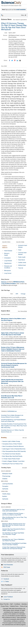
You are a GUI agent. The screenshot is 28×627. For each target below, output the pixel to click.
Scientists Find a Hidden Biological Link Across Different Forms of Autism (12, 416)
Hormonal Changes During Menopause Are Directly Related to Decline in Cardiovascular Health (14, 365)
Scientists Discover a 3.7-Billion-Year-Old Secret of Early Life (12, 431)
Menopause (7, 270)
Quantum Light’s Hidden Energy (11, 441)
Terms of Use (23, 606)
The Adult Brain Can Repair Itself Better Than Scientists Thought (13, 533)
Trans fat (20, 268)
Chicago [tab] (23, 294)
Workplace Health (7, 473)
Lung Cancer (7, 273)
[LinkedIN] (17, 60)
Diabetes (4, 478)
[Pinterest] (15, 60)
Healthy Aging (6, 494)
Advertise (24, 604)
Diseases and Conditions (8, 267)
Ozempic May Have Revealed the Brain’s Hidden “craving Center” (13, 529)
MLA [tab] (11, 294)
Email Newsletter (8, 565)
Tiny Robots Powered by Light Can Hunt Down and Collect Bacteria (13, 510)
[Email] (20, 60)
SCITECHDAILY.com (12, 411)
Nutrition (4, 496)
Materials (3, 282)
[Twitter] (12, 60)
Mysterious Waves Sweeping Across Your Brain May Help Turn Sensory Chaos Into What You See (13, 525)
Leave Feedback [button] (8, 597)
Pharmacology (6, 476)
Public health (21, 257)
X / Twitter (6, 581)
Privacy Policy (5, 606)
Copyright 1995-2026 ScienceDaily (12, 608)
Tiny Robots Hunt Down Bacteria (11, 454)
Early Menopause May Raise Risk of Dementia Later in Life (11, 396)
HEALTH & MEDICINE (6, 471)
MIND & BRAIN (4, 481)
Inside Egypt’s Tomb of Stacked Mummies (13, 449)
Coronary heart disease (22, 253)
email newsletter (21, 9)
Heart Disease (8, 251)
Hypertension (8, 263)
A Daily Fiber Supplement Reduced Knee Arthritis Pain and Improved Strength (13, 547)
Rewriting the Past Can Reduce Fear (12, 464)
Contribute (17, 604)
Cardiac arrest (22, 262)
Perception (5, 486)
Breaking (4, 437)
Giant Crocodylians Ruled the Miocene (13, 446)
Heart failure (21, 260)
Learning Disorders (7, 484)
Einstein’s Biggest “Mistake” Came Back (13, 461)
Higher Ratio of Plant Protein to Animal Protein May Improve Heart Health (12, 334)
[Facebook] (9, 60)
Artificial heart (22, 265)
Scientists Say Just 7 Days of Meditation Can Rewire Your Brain (13, 540)
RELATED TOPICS (6, 242)
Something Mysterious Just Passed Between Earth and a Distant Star (13, 420)
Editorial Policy (14, 606)
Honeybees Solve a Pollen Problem (12, 444)
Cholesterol (7, 258)
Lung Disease (8, 260)
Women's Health (6, 254)
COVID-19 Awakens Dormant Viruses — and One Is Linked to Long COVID (13, 514)
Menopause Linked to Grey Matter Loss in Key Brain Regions (13, 319)
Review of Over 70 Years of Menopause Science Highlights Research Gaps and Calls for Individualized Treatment (12, 349)
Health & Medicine (4, 246)
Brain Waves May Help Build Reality (12, 456)
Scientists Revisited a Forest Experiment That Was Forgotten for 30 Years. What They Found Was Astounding (14, 425)
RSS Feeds (7, 567)
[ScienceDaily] (11, 3)
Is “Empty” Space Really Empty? (11, 459)
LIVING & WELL (4, 491)
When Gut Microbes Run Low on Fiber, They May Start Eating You (14, 518)
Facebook (6, 579)
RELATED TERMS (20, 242)
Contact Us (7, 599)
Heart (19, 250)
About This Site (4, 604)
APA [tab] (17, 294)
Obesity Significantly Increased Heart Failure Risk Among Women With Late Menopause (12, 381)
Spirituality (5, 489)
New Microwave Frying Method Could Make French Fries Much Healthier (14, 544)
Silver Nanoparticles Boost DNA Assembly (14, 451)
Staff (11, 604)
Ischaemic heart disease (22, 246)
